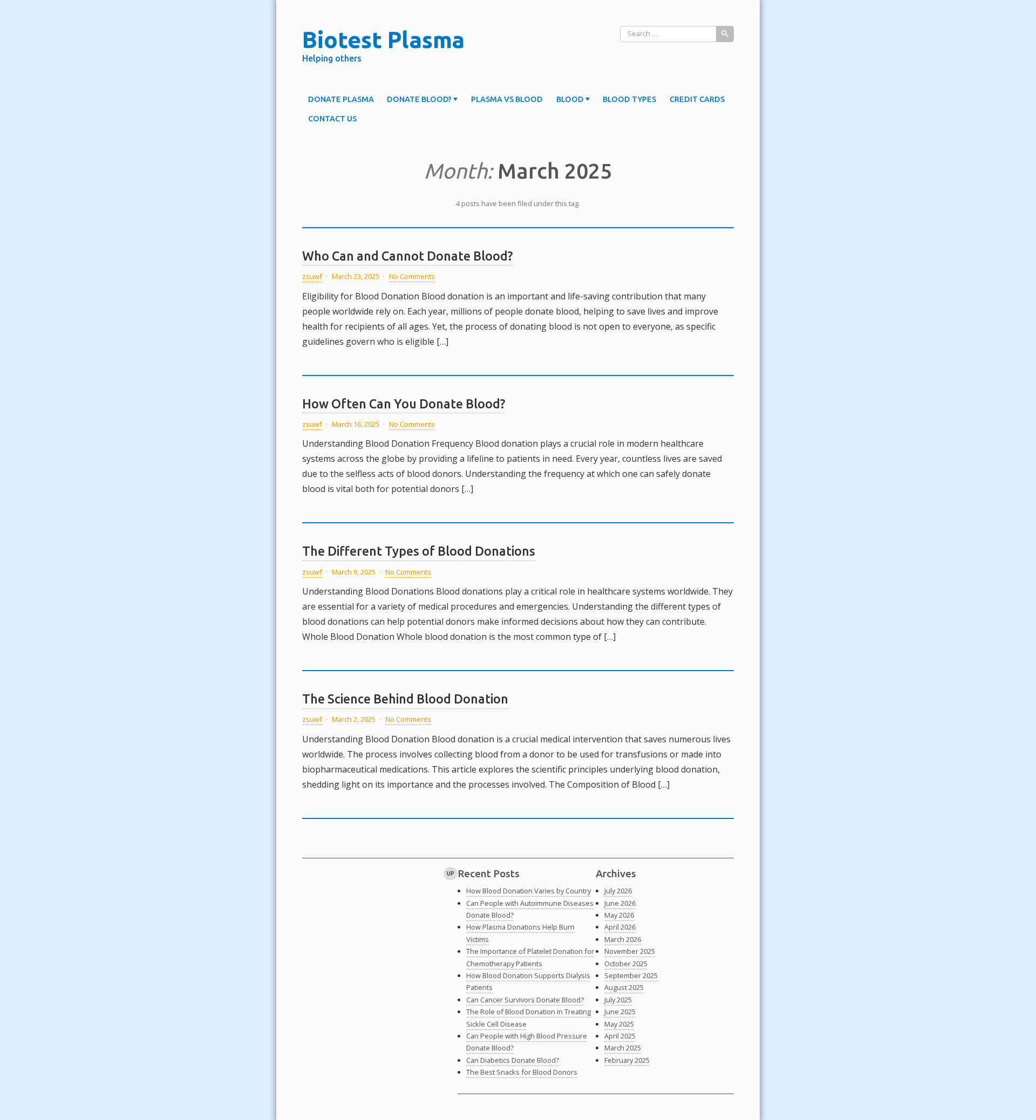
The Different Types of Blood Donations (418, 551)
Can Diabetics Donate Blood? (512, 1060)
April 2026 (620, 927)
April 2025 (620, 1036)
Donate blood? (419, 99)
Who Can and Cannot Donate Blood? (407, 256)
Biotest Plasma (383, 39)
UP (450, 873)
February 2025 (627, 1060)
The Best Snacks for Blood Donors (521, 1072)
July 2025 (618, 1000)
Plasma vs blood (507, 99)
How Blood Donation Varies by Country (528, 891)
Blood (570, 99)
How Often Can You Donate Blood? (403, 404)
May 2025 (619, 1024)
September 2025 (631, 975)
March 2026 (622, 939)
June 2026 (620, 903)
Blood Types (629, 99)
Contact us (332, 118)
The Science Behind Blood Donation (405, 699)
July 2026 (618, 891)
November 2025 (629, 951)
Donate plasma (341, 99)
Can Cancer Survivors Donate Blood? (525, 1000)
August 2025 (624, 987)
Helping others (332, 58)
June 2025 (620, 1011)
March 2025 (622, 1048)
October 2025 (626, 963)
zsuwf (312, 276)
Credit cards (697, 99)
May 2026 (619, 915)
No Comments (412, 276)
